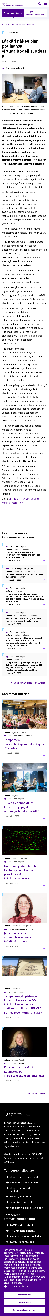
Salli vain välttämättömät (24, 1310)
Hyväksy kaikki (24, 1302)
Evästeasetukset (24, 1294)
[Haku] (38, 3)
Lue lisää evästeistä (18, 1286)
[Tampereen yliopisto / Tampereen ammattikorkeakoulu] (14, 3)
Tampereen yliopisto (13, 13)
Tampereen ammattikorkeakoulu (35, 13)
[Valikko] (44, 3)
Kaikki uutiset (38, 1093)
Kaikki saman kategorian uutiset (29, 682)
